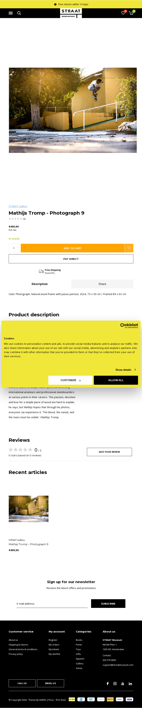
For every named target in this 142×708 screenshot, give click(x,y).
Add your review (109, 451)
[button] (11, 13)
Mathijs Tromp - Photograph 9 (28, 544)
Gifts (78, 654)
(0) (24, 218)
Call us (22, 683)
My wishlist (54, 654)
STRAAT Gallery (18, 206)
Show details (123, 369)
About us (13, 639)
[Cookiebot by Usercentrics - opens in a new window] (123, 325)
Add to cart (73, 248)
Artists (79, 668)
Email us (50, 683)
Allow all (116, 380)
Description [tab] (40, 284)
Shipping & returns (18, 644)
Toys (78, 649)
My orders (54, 644)
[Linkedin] (130, 683)
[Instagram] (115, 683)
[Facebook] (108, 683)
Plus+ (51, 699)
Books (79, 639)
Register (53, 639)
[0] (131, 13)
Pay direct (71, 259)
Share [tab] (102, 284)
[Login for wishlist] (129, 248)
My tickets (54, 649)
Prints (79, 644)
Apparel (80, 658)
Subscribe (108, 603)
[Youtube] (122, 683)
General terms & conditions (23, 649)
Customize (68, 380)
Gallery (79, 663)
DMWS (42, 699)
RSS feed (61, 699)
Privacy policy (16, 654)
